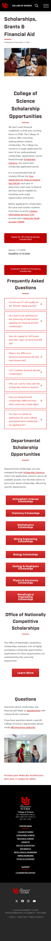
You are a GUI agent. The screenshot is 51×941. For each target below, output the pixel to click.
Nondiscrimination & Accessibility (20, 913)
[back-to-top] (47, 935)
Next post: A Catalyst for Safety (20, 778)
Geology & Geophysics (25, 845)
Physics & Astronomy (26, 859)
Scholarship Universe (33, 472)
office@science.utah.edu (22, 727)
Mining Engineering (26, 856)
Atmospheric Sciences (25, 835)
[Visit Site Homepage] (25, 809)
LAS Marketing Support (25, 873)
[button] (25, 304)
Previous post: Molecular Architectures (23, 775)
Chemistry (25, 842)
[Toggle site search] (36, 5)
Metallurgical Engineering (25, 852)
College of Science (25, 832)
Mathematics (25, 849)
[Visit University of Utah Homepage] (5, 5)
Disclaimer (41, 913)
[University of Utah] (25, 891)
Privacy (12, 917)
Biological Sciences (25, 839)
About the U (23, 917)
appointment (33, 710)
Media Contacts (36, 917)
